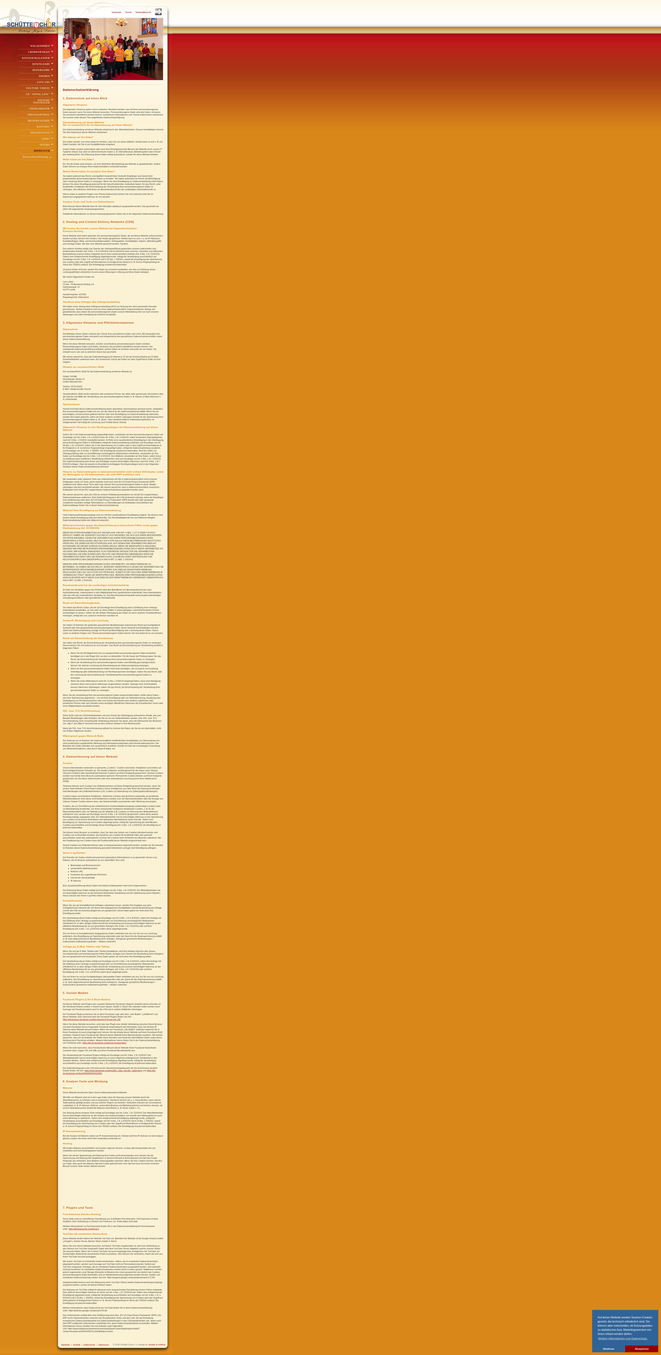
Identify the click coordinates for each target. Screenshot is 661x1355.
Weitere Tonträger (41, 101)
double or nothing (157, 1344)
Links (46, 139)
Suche (128, 12)
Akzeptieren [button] (642, 1348)
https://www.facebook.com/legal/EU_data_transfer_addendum (113, 1070)
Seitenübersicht (143, 12)
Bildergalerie (39, 120)
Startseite (116, 12)
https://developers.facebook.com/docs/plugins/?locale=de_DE (91, 1019)
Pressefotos (40, 132)
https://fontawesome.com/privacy (84, 1229)
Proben (44, 76)
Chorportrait (39, 52)
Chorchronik (39, 108)
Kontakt (43, 126)
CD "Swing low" (38, 94)
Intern (45, 145)
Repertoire (41, 70)
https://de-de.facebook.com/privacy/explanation (104, 1043)
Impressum (42, 151)
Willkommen (40, 46)
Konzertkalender (36, 58)
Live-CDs (43, 82)
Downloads (41, 64)
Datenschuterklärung (35, 157)
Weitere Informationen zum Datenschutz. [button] (623, 1338)
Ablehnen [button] (608, 1348)
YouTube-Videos (38, 88)
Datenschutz (89, 1345)
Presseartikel (39, 114)
